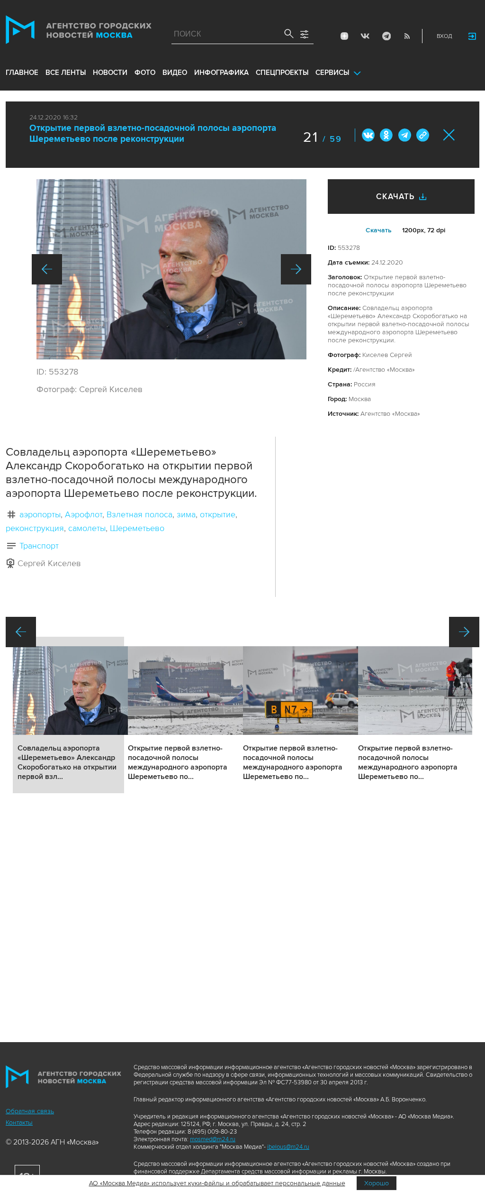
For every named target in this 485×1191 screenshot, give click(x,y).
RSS (407, 36)
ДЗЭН (344, 36)
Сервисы (332, 72)
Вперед (296, 269)
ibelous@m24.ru (288, 1147)
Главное (22, 72)
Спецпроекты (282, 72)
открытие (217, 514)
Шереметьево (137, 528)
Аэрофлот (83, 514)
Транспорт (39, 546)
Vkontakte (365, 36)
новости (110, 72)
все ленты (65, 72)
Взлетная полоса (139, 514)
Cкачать (379, 230)
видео (174, 72)
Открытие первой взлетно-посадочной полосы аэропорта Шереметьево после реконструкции (152, 134)
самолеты (87, 528)
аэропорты (40, 514)
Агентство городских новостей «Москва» (79, 31)
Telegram (386, 36)
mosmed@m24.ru (212, 1139)
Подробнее (68, 715)
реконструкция (35, 528)
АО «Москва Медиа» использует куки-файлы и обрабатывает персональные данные (217, 1183)
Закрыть (449, 134)
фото (145, 72)
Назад (47, 269)
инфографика (221, 72)
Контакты (19, 1122)
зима (186, 514)
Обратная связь (30, 1111)
